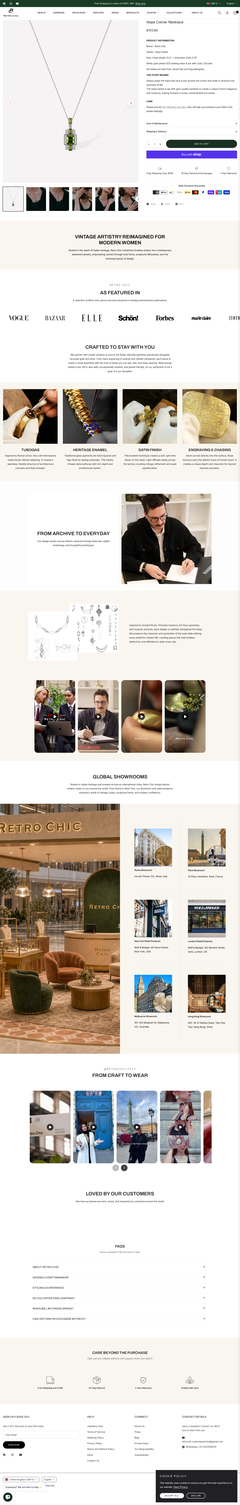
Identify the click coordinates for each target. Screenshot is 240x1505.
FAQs (90, 1454)
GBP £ (214, 3)
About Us (139, 1426)
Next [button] (131, 103)
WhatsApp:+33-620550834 (201, 1446)
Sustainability (142, 1454)
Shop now (140, 3)
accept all (172, 1495)
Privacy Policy (94, 1443)
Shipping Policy (95, 1437)
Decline (196, 1495)
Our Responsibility (144, 1449)
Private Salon (142, 1443)
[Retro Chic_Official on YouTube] (21, 1455)
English (230, 3)
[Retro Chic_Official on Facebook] (5, 1455)
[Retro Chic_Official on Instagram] (13, 1455)
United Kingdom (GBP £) (21, 1479)
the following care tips (173, 107)
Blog (137, 1437)
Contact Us (93, 1460)
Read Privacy (181, 1487)
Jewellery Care (95, 1426)
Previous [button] (10, 103)
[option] (70, 101)
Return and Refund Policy (100, 1449)
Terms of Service (96, 1431)
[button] (219, 12)
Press (137, 1431)
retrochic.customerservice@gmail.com (202, 1441)
